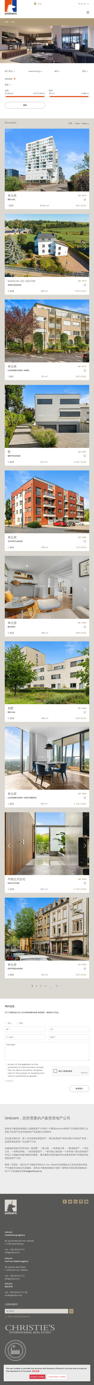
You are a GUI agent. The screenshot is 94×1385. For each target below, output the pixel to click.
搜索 (25, 105)
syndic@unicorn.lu (13, 1295)
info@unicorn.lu (33, 1171)
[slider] (5, 97)
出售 (12, 22)
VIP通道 (39, 4)
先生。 (22, 1023)
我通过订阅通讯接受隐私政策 (19, 1316)
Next (88, 160)
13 (57, 986)
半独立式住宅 (16, 879)
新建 (7, 84)
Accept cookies (37, 1376)
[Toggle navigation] (88, 12)
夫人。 (11, 1023)
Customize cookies (57, 1376)
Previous (6, 160)
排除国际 (9, 78)
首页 (6, 22)
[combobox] (35, 71)
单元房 (12, 196)
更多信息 (35, 1371)
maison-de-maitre (21, 281)
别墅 (11, 708)
